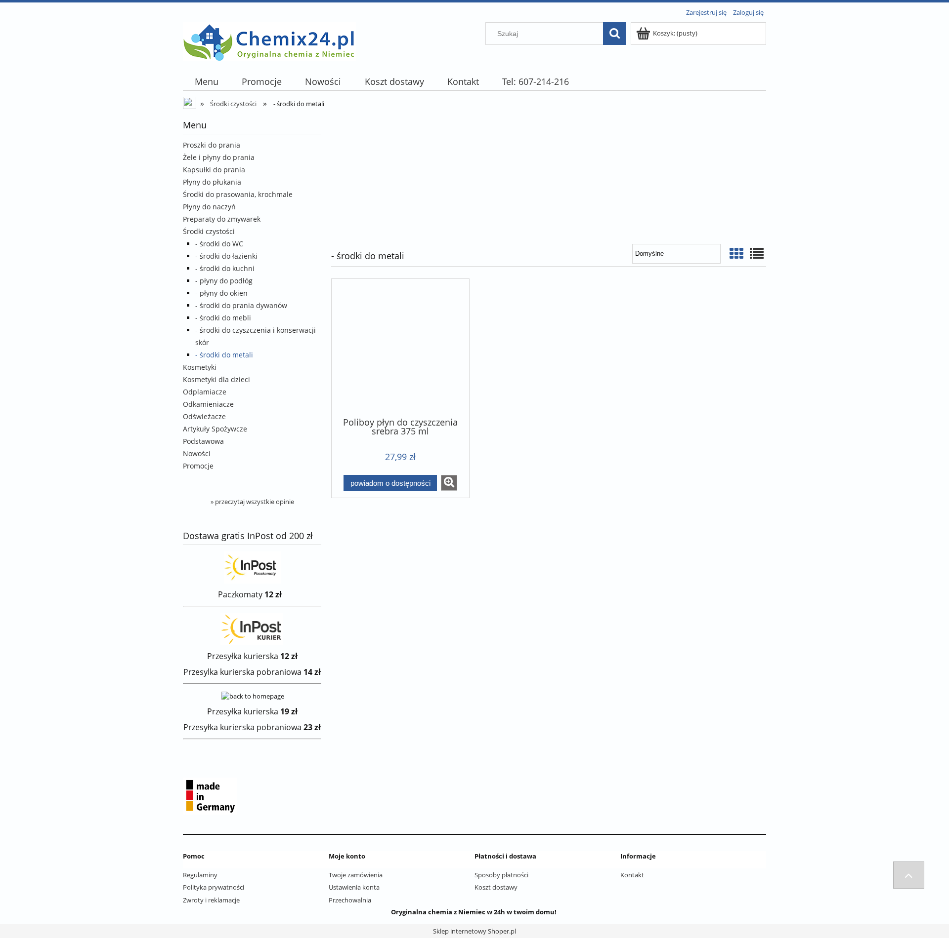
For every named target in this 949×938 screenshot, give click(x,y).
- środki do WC (219, 243)
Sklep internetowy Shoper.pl (474, 931)
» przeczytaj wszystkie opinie (252, 501)
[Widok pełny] (757, 253)
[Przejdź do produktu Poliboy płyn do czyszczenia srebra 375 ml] (400, 347)
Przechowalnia (350, 900)
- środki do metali (224, 354)
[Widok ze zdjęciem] (736, 253)
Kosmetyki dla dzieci (216, 379)
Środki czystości (209, 231)
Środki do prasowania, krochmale (238, 194)
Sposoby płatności (501, 874)
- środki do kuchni (225, 268)
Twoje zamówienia (356, 874)
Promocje (198, 465)
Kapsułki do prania (214, 169)
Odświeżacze (204, 416)
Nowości (197, 453)
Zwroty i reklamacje (211, 900)
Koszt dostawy (496, 887)
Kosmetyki (199, 367)
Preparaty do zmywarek (221, 219)
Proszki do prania (211, 145)
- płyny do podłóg (224, 280)
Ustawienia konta (354, 887)
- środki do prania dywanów (241, 305)
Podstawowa (203, 441)
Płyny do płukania (212, 182)
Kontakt (632, 874)
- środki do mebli (223, 317)
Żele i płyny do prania (219, 157)
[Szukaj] (614, 33)
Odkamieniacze (208, 404)
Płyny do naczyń (209, 206)
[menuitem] (206, 81)
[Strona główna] (269, 40)
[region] (548, 173)
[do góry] (908, 875)
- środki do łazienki (226, 256)
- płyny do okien (221, 293)
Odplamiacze (204, 391)
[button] (449, 483)
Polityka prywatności (213, 887)
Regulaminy (200, 874)
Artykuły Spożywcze (215, 428)
